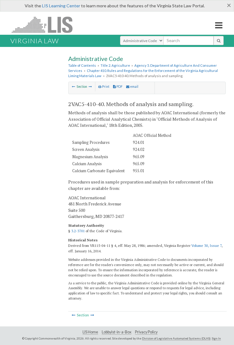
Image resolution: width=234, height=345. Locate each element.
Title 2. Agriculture (115, 65)
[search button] (219, 40)
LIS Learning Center (61, 5)
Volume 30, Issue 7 (206, 245)
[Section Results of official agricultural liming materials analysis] (90, 86)
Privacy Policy (146, 332)
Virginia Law (34, 41)
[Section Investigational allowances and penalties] (73, 86)
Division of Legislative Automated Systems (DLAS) (176, 338)
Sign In (216, 338)
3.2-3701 (78, 231)
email (133, 86)
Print (105, 86)
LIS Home (90, 332)
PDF (119, 86)
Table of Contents (82, 65)
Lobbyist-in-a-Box (116, 332)
